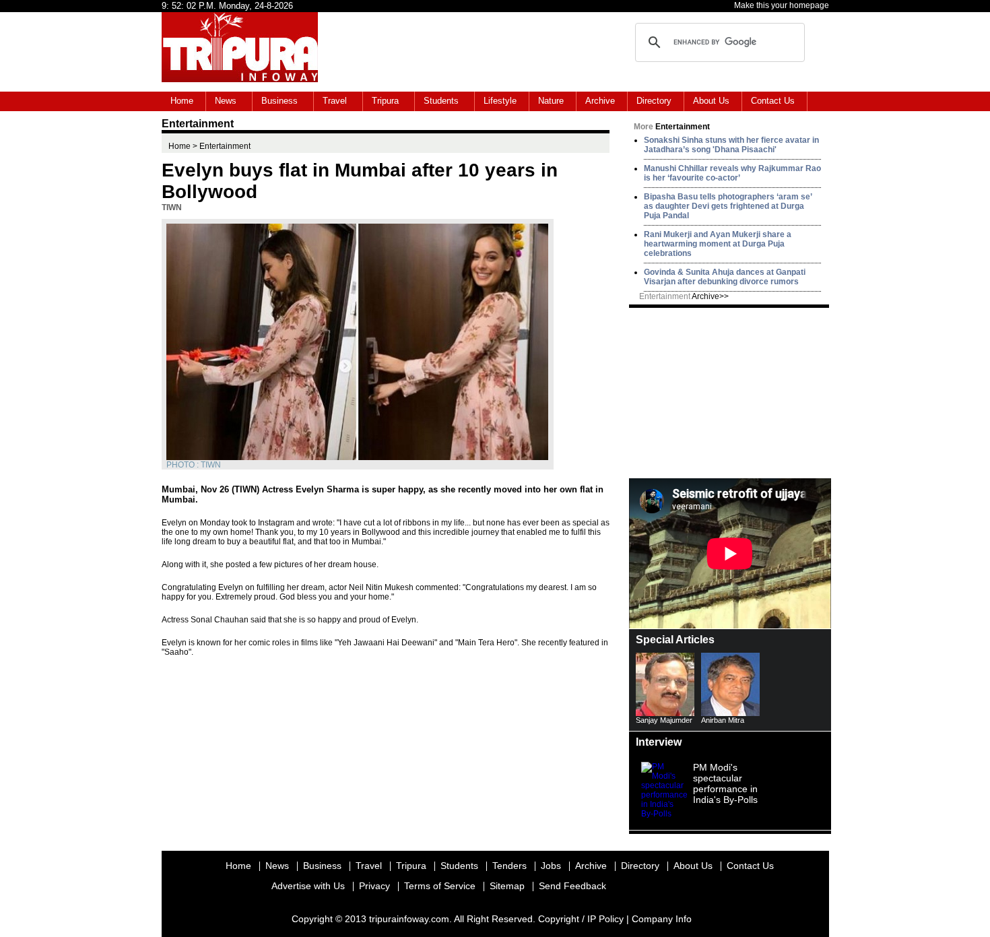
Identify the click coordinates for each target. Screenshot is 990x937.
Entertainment (684, 296)
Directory (653, 101)
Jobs (551, 865)
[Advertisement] (730, 392)
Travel (335, 101)
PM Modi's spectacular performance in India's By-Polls (725, 783)
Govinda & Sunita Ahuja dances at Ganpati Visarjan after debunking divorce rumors (724, 276)
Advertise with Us (308, 885)
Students (441, 101)
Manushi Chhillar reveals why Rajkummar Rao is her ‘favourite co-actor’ (732, 173)
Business (279, 101)
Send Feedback (572, 885)
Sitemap (507, 885)
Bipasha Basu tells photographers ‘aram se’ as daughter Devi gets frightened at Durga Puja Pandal (728, 206)
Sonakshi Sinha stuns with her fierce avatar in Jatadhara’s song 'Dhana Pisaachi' (731, 144)
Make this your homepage (781, 5)
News (225, 101)
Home (181, 101)
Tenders (509, 865)
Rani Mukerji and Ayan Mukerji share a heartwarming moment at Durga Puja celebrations (717, 244)
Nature (551, 101)
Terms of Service (439, 885)
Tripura (385, 101)
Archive (600, 101)
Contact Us (773, 101)
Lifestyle (500, 101)
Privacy (374, 885)
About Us (711, 101)
